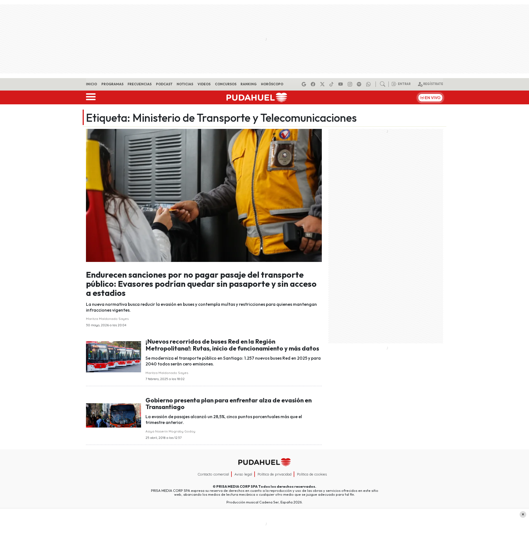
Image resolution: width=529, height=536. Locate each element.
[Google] (305, 84)
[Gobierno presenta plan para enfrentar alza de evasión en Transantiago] (113, 415)
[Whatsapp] (369, 84)
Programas (112, 84)
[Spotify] (360, 84)
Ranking (249, 84)
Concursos (225, 84)
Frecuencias (140, 84)
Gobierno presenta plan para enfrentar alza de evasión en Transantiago (228, 403)
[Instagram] (351, 84)
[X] (323, 84)
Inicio (91, 84)
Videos (204, 84)
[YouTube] (341, 84)
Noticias (185, 84)
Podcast (164, 84)
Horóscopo (272, 84)
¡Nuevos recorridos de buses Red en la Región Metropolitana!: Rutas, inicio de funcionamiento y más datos (232, 345)
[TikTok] (332, 84)
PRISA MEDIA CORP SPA (237, 486)
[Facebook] (314, 84)
